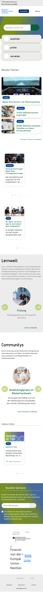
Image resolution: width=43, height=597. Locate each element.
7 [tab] (31, 195)
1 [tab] (13, 195)
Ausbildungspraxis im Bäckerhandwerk (21, 391)
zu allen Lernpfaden (30, 328)
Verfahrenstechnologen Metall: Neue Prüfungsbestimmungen (14, 171)
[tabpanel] (21, 170)
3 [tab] (19, 195)
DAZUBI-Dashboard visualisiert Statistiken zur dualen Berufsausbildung (28, 128)
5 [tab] (25, 195)
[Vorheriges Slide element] (5, 196)
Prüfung (21, 310)
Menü (37, 11)
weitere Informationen (14, 461)
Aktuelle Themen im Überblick (30, 139)
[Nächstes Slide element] (38, 196)
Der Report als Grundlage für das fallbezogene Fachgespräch (14, 223)
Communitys (16, 532)
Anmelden (24, 11)
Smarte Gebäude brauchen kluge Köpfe (27, 113)
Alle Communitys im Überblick (27, 412)
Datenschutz (21, 585)
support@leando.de (21, 588)
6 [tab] (27, 195)
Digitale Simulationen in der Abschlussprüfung (21, 101)
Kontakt (34, 585)
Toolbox (27, 532)
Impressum (9, 585)
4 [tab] (21, 195)
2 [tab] (15, 195)
